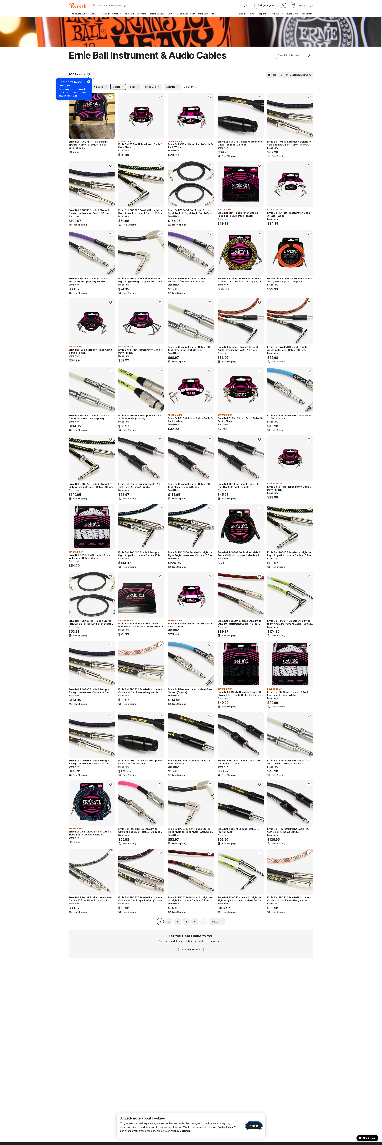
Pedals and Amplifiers (111, 14)
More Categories (206, 14)
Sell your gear (266, 5)
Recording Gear (157, 14)
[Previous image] (221, 252)
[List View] (274, 75)
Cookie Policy (225, 1127)
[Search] (245, 5)
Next (215, 921)
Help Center (306, 14)
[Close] (89, 82)
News (251, 14)
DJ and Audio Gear (186, 14)
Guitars (94, 14)
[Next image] (259, 252)
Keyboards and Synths (135, 14)
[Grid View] (269, 75)
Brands (242, 14)
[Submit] (309, 55)
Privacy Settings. (180, 1130)
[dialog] (191, 1126)
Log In (310, 5)
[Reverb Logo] (78, 5)
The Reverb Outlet (78, 14)
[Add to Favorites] (88, 74)
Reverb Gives (292, 14)
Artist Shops (277, 14)
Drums (171, 14)
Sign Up (302, 5)
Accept (253, 1125)
